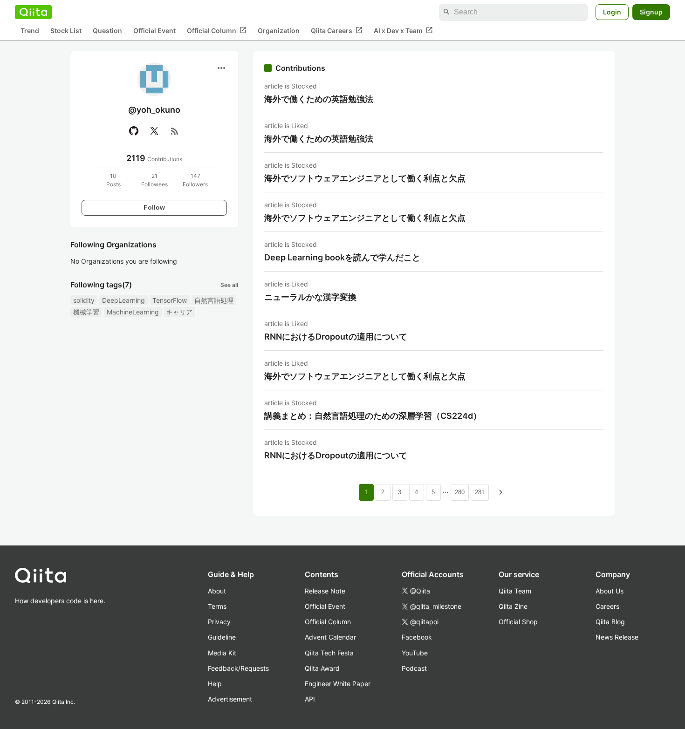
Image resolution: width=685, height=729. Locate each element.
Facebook (417, 637)
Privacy (219, 622)
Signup (651, 12)
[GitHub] (133, 131)
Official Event (154, 30)
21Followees (154, 180)
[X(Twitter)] (154, 131)
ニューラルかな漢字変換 (310, 297)
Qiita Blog (610, 622)
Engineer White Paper (337, 684)
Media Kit (222, 653)
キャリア (179, 312)
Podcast (414, 668)
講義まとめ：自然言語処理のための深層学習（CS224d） (372, 416)
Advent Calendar (330, 637)
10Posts (113, 180)
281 (480, 492)
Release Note (325, 591)
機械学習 (86, 312)
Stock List (66, 30)
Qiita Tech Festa (329, 653)
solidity (84, 300)
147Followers (195, 180)
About (217, 591)
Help (215, 684)
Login (612, 12)
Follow (154, 207)
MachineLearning (133, 312)
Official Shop (518, 622)
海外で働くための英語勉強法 (318, 99)
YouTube (415, 653)
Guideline (222, 637)
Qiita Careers (337, 30)
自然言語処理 (213, 300)
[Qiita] (33, 12)
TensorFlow (169, 300)
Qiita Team (515, 591)
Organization (279, 30)
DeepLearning (123, 300)
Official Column (217, 30)
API (310, 699)
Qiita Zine (513, 606)
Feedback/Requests (238, 668)
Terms (217, 606)
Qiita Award (322, 668)
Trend (30, 30)
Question (107, 30)
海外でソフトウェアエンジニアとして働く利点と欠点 (365, 178)
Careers (607, 606)
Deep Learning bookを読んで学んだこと (342, 257)
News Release (617, 637)
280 (460, 492)
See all (229, 284)
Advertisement (230, 699)
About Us (609, 591)
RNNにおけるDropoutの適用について (335, 336)
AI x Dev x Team (403, 30)
